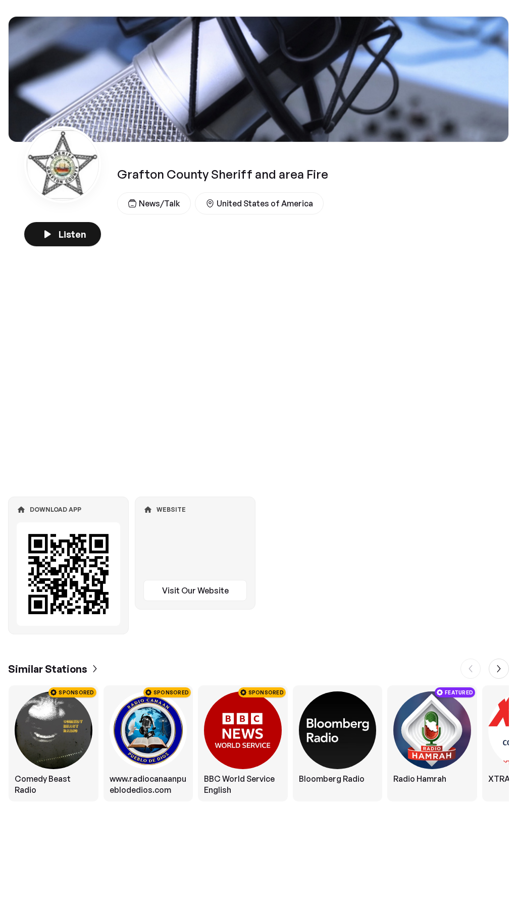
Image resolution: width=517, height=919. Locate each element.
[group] (258, 743)
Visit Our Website (195, 590)
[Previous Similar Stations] (470, 669)
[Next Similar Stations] (499, 669)
